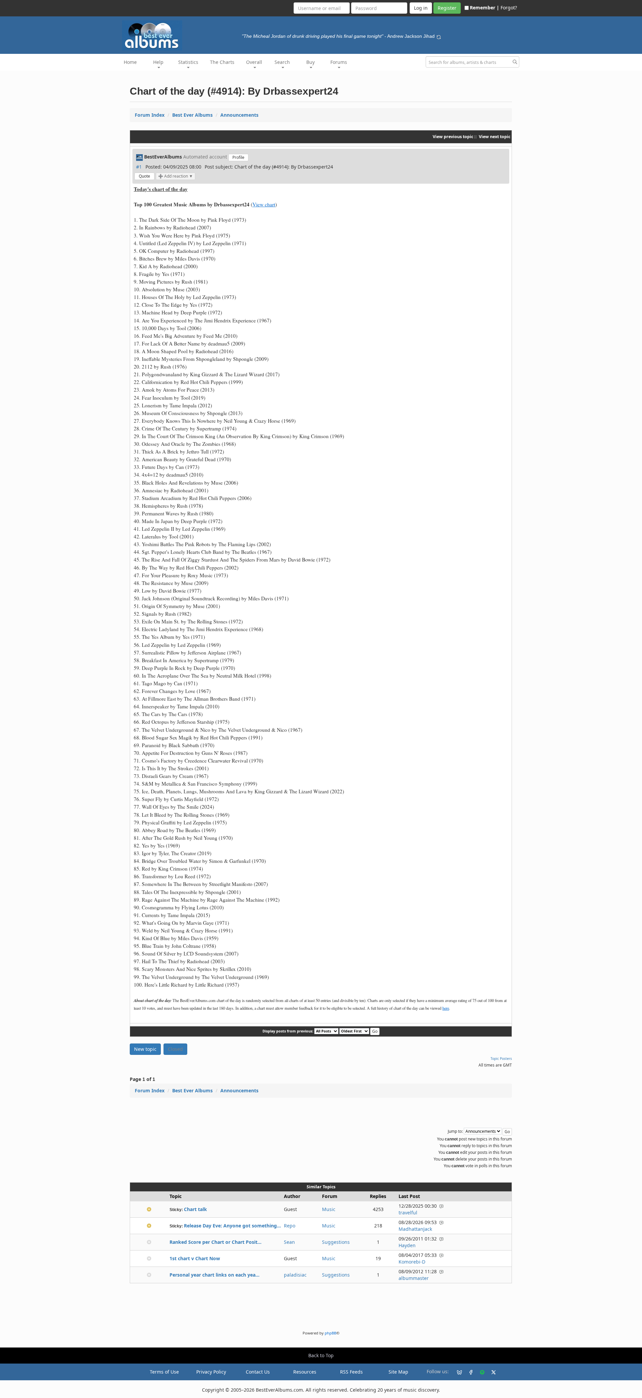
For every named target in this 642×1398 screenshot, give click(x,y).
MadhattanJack (415, 1229)
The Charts (222, 62)
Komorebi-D (412, 1262)
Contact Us (258, 1372)
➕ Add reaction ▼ (175, 176)
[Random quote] (438, 36)
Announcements (239, 115)
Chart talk (195, 1209)
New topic (145, 1049)
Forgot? (509, 7)
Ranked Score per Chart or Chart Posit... (215, 1242)
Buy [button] (310, 62)
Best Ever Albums (192, 115)
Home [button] (130, 62)
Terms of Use (164, 1372)
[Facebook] (468, 1372)
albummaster (414, 1278)
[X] (491, 1372)
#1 (139, 167)
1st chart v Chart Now (195, 1258)
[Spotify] (479, 1372)
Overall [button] (254, 62)
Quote (144, 176)
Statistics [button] (188, 62)
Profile (238, 157)
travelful (408, 1212)
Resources (304, 1372)
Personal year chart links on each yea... (214, 1275)
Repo (289, 1225)
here (445, 1008)
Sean (289, 1242)
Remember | (484, 7)
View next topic (494, 136)
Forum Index (150, 115)
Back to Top (321, 1355)
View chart (263, 204)
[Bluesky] (456, 1372)
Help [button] (158, 62)
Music (328, 1209)
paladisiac (295, 1275)
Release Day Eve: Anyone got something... (232, 1225)
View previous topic (453, 136)
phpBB (330, 1332)
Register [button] (447, 8)
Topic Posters (501, 1058)
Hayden (407, 1245)
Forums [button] (338, 62)
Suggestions (336, 1242)
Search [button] (282, 62)
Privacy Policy (211, 1372)
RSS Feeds (351, 1372)
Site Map (398, 1372)
